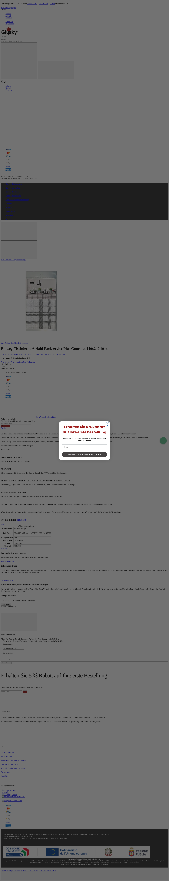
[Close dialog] (107, 423)
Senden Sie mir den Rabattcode (84, 454)
